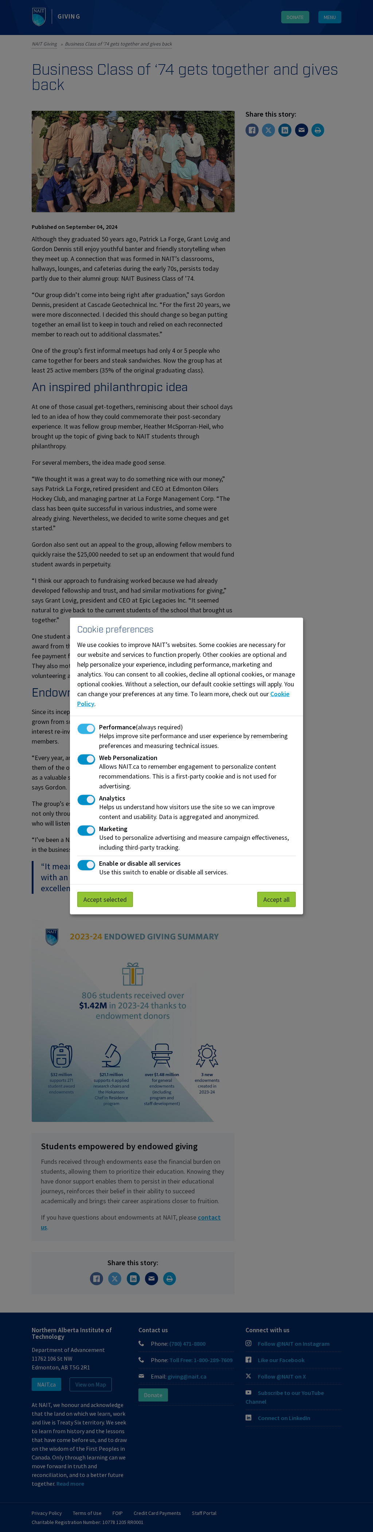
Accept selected (105, 899)
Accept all (276, 899)
